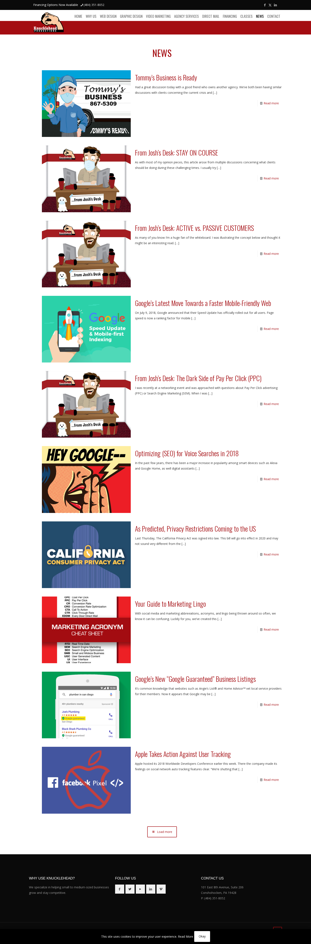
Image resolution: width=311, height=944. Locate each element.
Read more (271, 103)
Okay (202, 936)
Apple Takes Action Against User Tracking (183, 754)
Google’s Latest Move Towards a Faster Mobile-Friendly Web (203, 303)
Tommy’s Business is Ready (166, 77)
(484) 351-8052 (94, 5)
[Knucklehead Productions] (48, 22)
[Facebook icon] (264, 5)
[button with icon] (119, 889)
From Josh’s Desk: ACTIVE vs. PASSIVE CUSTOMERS (194, 228)
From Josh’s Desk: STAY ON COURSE (176, 152)
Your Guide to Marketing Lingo (170, 604)
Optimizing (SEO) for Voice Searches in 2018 (187, 453)
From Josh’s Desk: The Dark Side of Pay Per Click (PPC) (198, 378)
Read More (185, 936)
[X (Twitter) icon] (270, 5)
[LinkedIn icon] (275, 5)
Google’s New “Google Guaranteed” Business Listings (195, 679)
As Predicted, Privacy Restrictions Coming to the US (195, 528)
